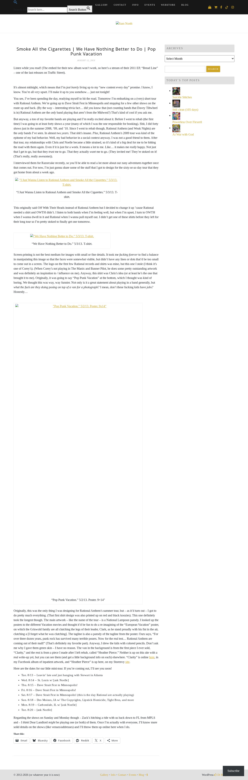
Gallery (101, 5)
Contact (120, 5)
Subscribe (233, 770)
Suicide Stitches (182, 97)
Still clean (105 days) (185, 109)
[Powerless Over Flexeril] (176, 115)
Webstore (168, 5)
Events (150, 5)
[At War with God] (176, 127)
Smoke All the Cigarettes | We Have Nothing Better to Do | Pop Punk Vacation (86, 51)
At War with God (183, 134)
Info (135, 5)
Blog (185, 5)
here (151, 657)
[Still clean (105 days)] (176, 103)
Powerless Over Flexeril (187, 122)
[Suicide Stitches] (176, 90)
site (127, 662)
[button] (15, 3)
